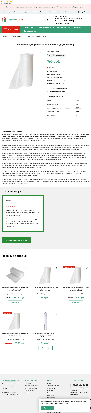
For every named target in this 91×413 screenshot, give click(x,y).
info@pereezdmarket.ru (62, 23)
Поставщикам (51, 393)
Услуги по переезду (31, 388)
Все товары (28, 383)
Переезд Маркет (10, 381)
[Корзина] (85, 12)
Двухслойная (60, 55)
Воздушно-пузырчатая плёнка (37, 36)
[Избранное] (82, 12)
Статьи (27, 393)
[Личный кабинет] (88, 12)
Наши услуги (28, 27)
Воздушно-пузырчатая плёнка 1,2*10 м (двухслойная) (45, 335)
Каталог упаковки (17, 36)
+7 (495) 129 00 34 (59, 16)
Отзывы (50, 383)
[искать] (47, 19)
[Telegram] (71, 380)
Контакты (50, 390)
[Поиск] (79, 12)
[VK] (75, 380)
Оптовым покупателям (61, 27)
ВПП (50, 55)
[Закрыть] (88, 400)
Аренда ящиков (30, 390)
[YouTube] (82, 380)
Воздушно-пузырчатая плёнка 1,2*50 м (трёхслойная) (15, 289)
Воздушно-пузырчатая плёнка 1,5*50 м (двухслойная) (76, 289)
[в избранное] (41, 52)
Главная (4, 36)
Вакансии (50, 395)
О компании (51, 388)
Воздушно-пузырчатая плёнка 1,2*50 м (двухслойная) (15, 335)
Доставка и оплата (53, 385)
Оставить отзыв (30, 31)
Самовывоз (77, 27)
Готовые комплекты (43, 27)
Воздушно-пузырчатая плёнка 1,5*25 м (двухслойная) (45, 289)
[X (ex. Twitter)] (78, 380)
